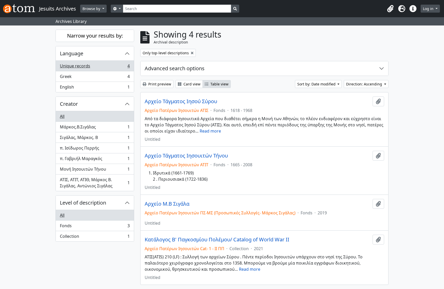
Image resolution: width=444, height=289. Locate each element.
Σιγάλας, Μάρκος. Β (95, 139)
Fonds (95, 227)
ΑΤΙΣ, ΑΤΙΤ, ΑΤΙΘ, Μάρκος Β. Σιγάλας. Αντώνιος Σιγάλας (95, 183)
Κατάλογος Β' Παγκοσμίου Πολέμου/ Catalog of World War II (217, 240)
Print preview (159, 84)
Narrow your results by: (95, 35)
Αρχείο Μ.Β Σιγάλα (167, 204)
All (62, 116)
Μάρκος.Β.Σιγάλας (95, 128)
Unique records (95, 67)
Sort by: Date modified (317, 84)
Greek (95, 78)
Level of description (83, 202)
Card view (191, 84)
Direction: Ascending (364, 84)
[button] (390, 8)
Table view (218, 84)
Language (71, 53)
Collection (95, 237)
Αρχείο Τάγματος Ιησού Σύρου (181, 101)
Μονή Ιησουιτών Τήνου (95, 170)
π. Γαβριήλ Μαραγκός (95, 160)
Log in (428, 8)
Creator (69, 103)
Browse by (91, 8)
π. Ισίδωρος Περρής (95, 149)
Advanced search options (175, 68)
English (95, 88)
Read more (210, 131)
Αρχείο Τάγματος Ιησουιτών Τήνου (186, 156)
